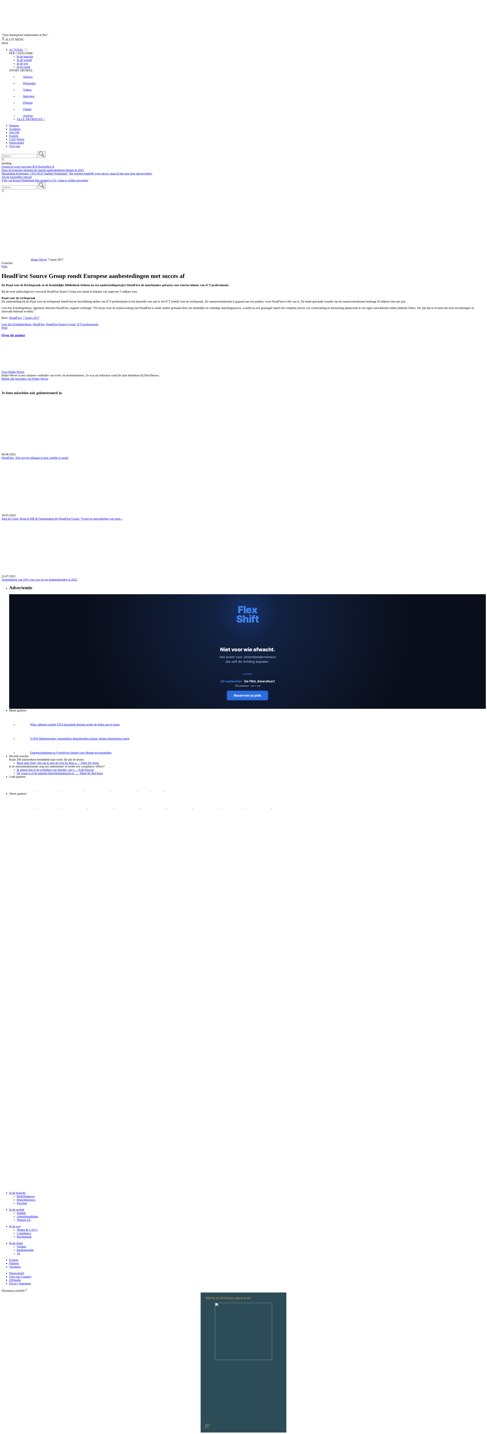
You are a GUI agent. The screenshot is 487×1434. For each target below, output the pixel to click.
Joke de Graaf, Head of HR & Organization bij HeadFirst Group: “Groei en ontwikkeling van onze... (62, 518)
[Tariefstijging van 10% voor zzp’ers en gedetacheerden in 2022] (243, 548)
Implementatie (25, 1250)
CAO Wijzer (16, 139)
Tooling (21, 1246)
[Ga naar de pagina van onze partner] (35, 830)
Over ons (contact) (20, 1276)
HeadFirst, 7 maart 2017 (24, 317)
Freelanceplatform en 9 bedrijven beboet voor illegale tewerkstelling (70, 752)
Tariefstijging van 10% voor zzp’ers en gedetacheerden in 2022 (39, 579)
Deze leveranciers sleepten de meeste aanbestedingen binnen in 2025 (43, 170)
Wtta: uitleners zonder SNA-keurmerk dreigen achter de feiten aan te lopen (75, 724)
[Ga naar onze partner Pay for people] (258, 807)
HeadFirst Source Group (61, 324)
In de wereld (16, 1209)
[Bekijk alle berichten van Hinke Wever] (16, 259)
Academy (15, 129)
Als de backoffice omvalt (17, 177)
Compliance (24, 1233)
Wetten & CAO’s (27, 1229)
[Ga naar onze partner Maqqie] (127, 807)
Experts (13, 135)
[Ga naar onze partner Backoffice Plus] (22, 790)
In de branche (17, 1192)
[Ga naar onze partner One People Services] (98, 790)
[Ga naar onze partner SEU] (48, 807)
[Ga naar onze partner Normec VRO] (101, 807)
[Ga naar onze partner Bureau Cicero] (144, 790)
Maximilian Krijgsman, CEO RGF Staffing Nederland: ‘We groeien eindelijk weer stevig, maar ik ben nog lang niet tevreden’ (77, 173)
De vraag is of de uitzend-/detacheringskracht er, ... (60, 773)
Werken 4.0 (24, 1220)
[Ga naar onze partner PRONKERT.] (75, 807)
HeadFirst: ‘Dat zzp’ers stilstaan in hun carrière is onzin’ (35, 457)
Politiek (21, 1213)
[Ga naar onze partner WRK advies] (284, 807)
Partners (14, 125)
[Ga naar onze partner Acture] (48, 790)
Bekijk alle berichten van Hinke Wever (25, 378)
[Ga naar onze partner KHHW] (158, 790)
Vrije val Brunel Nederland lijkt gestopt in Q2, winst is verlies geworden (45, 180)
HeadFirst (39, 324)
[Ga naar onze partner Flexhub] (22, 807)
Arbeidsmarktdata (27, 1216)
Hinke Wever (39, 259)
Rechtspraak (24, 1236)
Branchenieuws (26, 1199)
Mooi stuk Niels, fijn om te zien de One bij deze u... (58, 763)
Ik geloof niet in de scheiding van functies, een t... (55, 769)
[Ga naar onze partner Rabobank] (180, 807)
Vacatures (15, 1266)
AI (18, 1253)
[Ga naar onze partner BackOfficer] (73, 790)
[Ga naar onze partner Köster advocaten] (232, 807)
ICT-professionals (87, 324)
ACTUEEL (16, 49)
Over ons (14, 146)
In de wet (14, 1226)
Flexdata (22, 1203)
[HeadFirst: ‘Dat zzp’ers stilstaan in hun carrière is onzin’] (243, 426)
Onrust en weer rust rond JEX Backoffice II (28, 166)
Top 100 (14, 132)
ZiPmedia (15, 1280)
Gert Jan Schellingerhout (16, 324)
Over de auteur (13, 335)
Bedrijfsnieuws (26, 1196)
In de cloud (16, 1243)
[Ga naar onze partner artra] (153, 807)
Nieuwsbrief (16, 142)
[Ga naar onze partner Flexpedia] (124, 790)
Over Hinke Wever (13, 372)
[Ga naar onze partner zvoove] (177, 790)
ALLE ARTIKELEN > (31, 119)
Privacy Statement (20, 1283)
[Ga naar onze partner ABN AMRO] (206, 807)
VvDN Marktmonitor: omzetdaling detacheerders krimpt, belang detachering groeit (79, 738)
